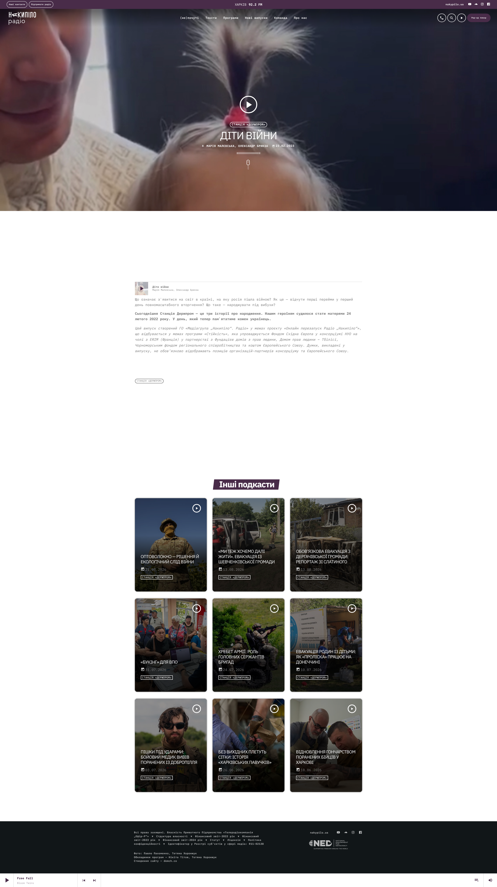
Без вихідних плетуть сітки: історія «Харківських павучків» (244, 757)
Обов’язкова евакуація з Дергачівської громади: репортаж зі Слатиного (323, 557)
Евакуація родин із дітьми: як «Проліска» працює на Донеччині (326, 657)
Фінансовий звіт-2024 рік (182, 840)
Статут (215, 840)
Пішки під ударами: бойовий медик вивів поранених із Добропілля (169, 757)
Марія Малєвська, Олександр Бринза (237, 146)
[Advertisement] (248, 250)
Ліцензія (234, 840)
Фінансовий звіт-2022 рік (215, 836)
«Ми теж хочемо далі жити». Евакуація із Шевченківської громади (246, 557)
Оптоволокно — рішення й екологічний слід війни (170, 559)
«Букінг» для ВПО (159, 662)
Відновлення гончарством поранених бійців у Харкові (325, 757)
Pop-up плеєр (478, 17)
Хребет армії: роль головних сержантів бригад (241, 657)
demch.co (170, 861)
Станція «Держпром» (248, 124)
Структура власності (172, 836)
